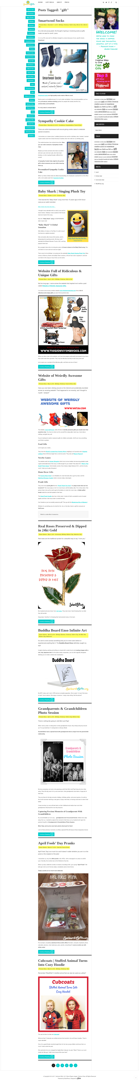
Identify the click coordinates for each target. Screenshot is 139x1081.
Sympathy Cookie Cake (56, 121)
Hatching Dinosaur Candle (45, 478)
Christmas (31, 33)
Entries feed (99, 176)
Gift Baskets (31, 64)
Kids (32, 92)
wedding (105, 119)
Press (67, 2)
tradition (111, 116)
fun (110, 106)
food (103, 106)
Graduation (31, 80)
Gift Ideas (50, 2)
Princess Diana (43, 25)
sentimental (109, 114)
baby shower (103, 99)
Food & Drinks (30, 57)
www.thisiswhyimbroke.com (68, 290)
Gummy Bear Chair (45, 476)
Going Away (31, 76)
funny (112, 106)
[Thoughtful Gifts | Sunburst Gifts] (29, 5)
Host (32, 84)
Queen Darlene (43, 534)
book (114, 99)
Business (31, 25)
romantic (104, 114)
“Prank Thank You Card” (64, 485)
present (96, 114)
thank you (96, 116)
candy (99, 101)
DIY (106, 104)
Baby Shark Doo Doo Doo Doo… (47, 207)
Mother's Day (30, 104)
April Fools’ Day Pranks (56, 843)
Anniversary (31, 13)
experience (110, 104)
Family (32, 49)
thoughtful (101, 116)
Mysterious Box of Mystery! (79, 502)
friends (106, 106)
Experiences (30, 45)
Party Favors (30, 108)
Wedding (31, 135)
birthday (109, 99)
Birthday (31, 21)
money (115, 109)
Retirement (31, 116)
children (109, 101)
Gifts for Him (30, 68)
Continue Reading (44, 112)
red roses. (59, 611)
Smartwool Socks (51, 21)
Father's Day (30, 53)
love (106, 109)
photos (111, 111)
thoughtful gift (106, 116)
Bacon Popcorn (78, 454)
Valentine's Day (30, 131)
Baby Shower (30, 17)
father (100, 106)
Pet (33, 112)
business (96, 101)
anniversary (97, 99)
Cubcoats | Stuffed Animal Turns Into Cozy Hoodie (62, 963)
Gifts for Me (31, 72)
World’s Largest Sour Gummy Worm (56, 451)
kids (103, 109)
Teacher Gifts (30, 120)
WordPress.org (100, 183)
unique (116, 116)
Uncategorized (30, 128)
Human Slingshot (54, 461)
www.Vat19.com (49, 430)
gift (115, 106)
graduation (99, 109)
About (59, 2)
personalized (102, 111)
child (106, 101)
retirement (101, 114)
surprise (115, 114)
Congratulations (30, 41)
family (96, 106)
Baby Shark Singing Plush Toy (76, 253)
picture (114, 112)
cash (102, 101)
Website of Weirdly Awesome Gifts (54, 286)
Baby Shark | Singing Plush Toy (61, 191)
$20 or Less (31, 9)
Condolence (31, 37)
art (100, 99)
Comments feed (100, 180)
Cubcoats (56, 1034)
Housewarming (30, 88)
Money (32, 100)
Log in (97, 172)
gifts (95, 109)
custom (102, 104)
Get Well (31, 61)
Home (40, 2)
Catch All (31, 29)
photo (108, 112)
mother (96, 112)
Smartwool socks (43, 95)
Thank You (31, 124)
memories (110, 109)
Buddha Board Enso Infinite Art (62, 630)
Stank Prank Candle (46, 496)
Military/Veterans (29, 96)
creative (97, 104)
